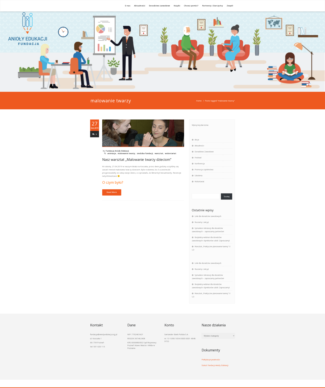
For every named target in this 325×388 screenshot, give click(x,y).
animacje (111, 153)
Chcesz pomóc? (191, 5)
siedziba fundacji (145, 153)
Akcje (197, 139)
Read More (112, 192)
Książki (177, 5)
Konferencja (200, 163)
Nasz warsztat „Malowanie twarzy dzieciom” (136, 159)
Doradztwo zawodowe (159, 5)
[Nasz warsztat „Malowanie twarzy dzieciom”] (143, 133)
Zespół (230, 5)
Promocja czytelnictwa (204, 169)
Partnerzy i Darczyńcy (212, 5)
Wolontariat (199, 181)
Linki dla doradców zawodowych (208, 216)
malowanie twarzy (126, 153)
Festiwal (198, 157)
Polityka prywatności (211, 359)
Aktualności (139, 5)
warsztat (159, 153)
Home (199, 100)
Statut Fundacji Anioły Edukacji (215, 365)
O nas (127, 5)
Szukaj (226, 196)
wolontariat (170, 153)
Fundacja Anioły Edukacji (117, 151)
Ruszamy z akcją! (202, 222)
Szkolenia (198, 175)
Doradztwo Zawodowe (204, 151)
